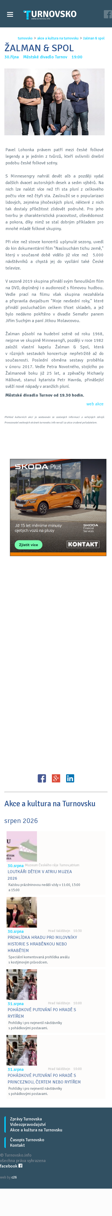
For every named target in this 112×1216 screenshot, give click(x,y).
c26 (14, 1177)
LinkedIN (70, 778)
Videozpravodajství (28, 1124)
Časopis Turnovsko (27, 1140)
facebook (9, 1166)
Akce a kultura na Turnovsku (36, 1130)
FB (41, 778)
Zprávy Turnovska (26, 1119)
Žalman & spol (94, 38)
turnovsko (25, 38)
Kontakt (17, 1145)
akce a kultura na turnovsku (58, 38)
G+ (56, 778)
